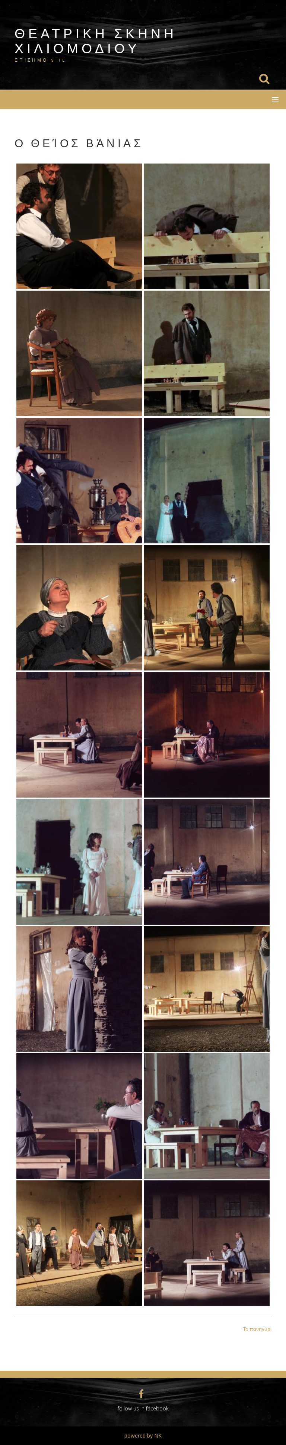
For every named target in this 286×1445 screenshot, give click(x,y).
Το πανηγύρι (257, 1329)
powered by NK (143, 1435)
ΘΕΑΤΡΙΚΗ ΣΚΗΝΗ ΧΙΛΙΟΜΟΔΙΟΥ (96, 40)
